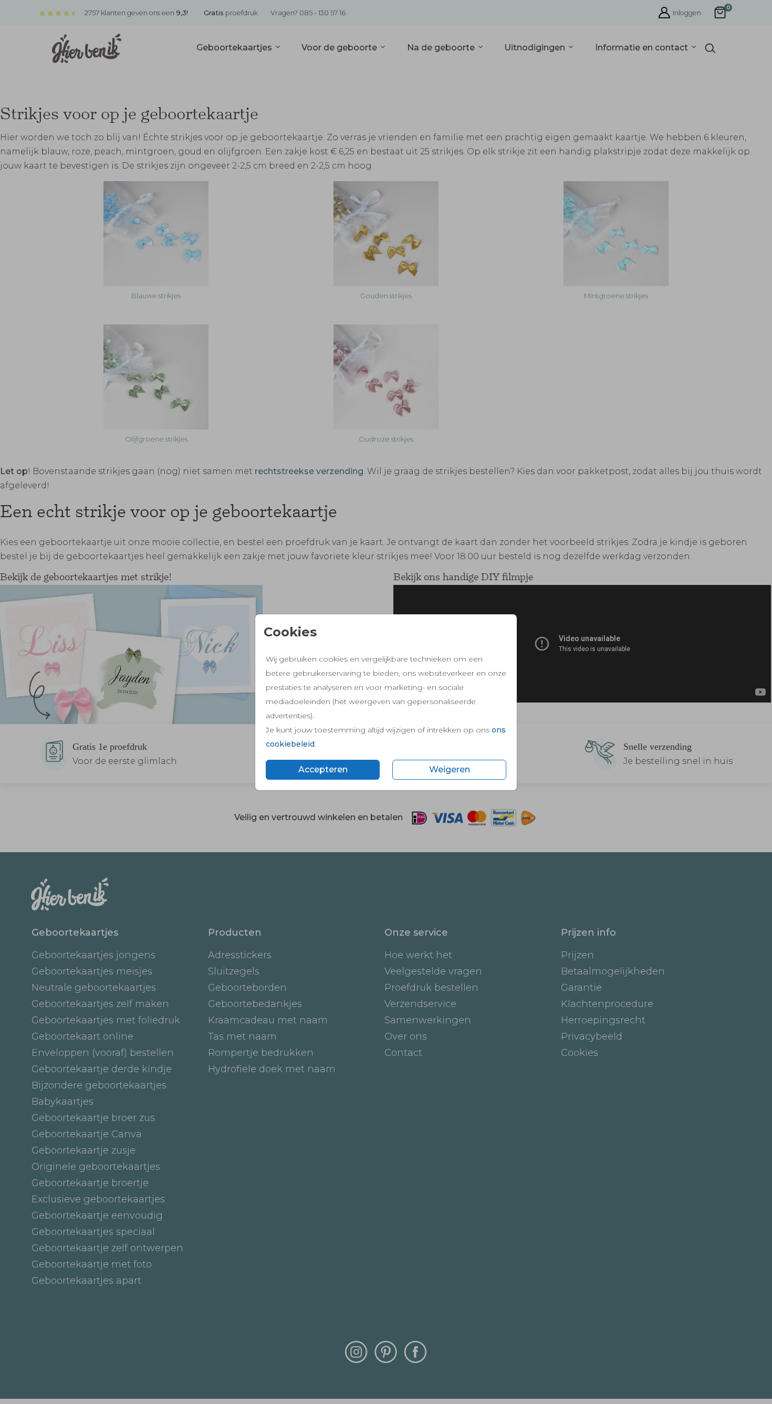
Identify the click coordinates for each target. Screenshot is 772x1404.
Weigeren (449, 769)
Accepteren (323, 769)
